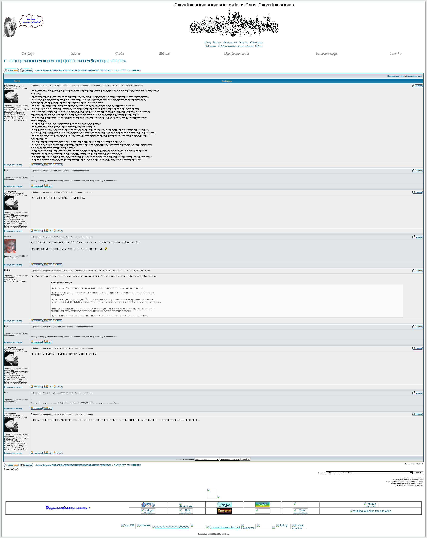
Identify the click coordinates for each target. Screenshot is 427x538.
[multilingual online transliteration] (370, 511)
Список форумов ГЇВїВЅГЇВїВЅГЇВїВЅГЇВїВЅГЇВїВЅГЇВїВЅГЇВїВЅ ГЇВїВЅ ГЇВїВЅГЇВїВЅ (73, 70)
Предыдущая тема (395, 76)
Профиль (212, 46)
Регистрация (257, 43)
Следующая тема (414, 76)
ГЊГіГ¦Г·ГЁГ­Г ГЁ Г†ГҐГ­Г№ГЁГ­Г (128, 70)
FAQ (209, 43)
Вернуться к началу (13, 165)
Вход (260, 46)
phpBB (208, 534)
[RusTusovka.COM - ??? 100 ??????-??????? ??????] (197, 527)
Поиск (218, 43)
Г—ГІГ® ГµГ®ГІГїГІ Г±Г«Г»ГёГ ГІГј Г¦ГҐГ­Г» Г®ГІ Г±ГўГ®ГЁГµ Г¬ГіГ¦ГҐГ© (65, 61)
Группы (245, 43)
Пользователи (231, 43)
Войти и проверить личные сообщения (237, 46)
